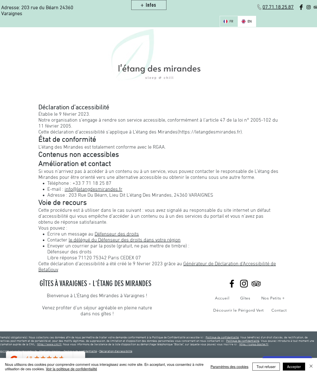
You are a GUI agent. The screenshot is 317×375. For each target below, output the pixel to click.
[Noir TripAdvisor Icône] (256, 283)
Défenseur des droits (117, 234)
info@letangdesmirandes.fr (93, 189)
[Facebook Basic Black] (301, 7)
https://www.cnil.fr (49, 344)
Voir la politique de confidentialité (71, 368)
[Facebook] (232, 283)
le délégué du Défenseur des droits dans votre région (125, 240)
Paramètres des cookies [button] (229, 366)
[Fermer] (311, 366)
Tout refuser (266, 366)
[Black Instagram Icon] (308, 7)
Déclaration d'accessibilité (115, 351)
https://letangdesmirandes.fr (209, 132)
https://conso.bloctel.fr (253, 344)
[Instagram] (244, 283)
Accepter (294, 366)
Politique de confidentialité (222, 337)
